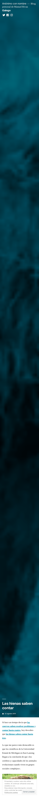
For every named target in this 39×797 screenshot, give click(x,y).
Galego (6, 10)
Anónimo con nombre (14, 3)
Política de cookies (11, 792)
